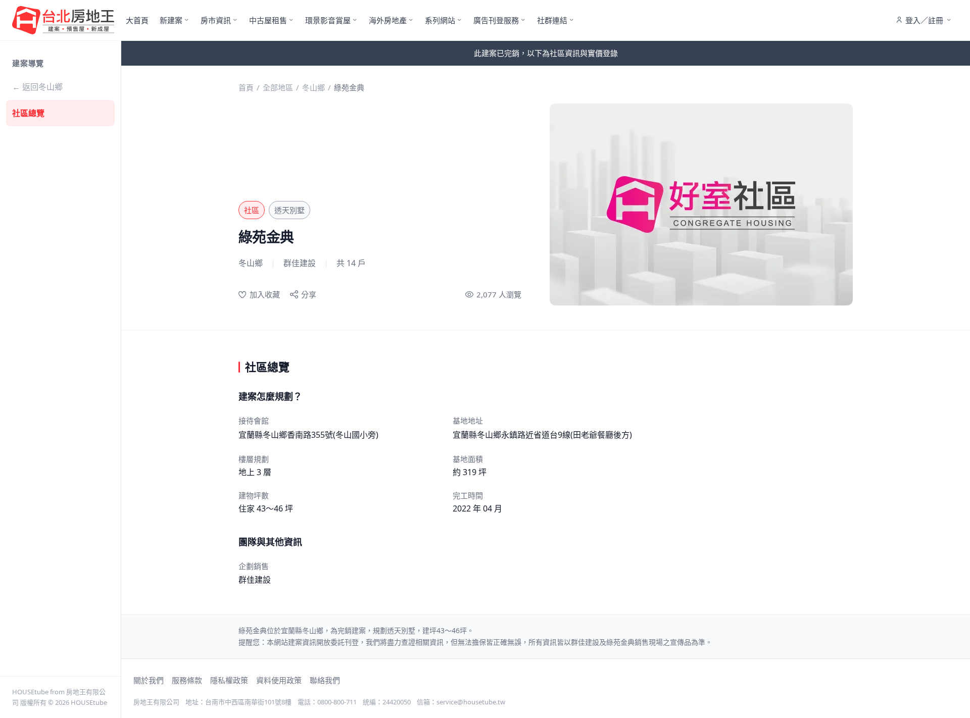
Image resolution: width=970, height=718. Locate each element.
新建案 (171, 20)
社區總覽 (28, 113)
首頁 (246, 87)
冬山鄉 (313, 87)
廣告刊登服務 (496, 20)
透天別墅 (289, 210)
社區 (251, 210)
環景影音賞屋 (328, 20)
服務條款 (187, 680)
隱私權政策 (229, 680)
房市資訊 (216, 20)
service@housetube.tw (471, 701)
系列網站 (440, 20)
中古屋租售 (268, 20)
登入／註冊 (924, 20)
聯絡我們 (325, 680)
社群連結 (552, 20)
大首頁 (137, 20)
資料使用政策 (279, 680)
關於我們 (148, 680)
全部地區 (278, 87)
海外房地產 (388, 20)
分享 (308, 294)
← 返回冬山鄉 (37, 86)
